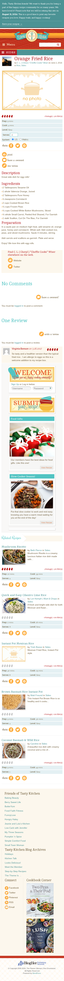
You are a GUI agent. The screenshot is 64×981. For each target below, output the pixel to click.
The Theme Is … (13, 875)
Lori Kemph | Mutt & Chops (43, 598)
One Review (13, 165)
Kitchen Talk (11, 858)
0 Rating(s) (48, 617)
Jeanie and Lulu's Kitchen (17, 823)
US (16, 139)
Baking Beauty (12, 798)
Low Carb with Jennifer (16, 828)
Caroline (34, 743)
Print (10, 154)
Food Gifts (17, 418)
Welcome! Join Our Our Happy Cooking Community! (31, 374)
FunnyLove (10, 815)
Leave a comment (16, 160)
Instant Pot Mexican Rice (18, 643)
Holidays (9, 854)
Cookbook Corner (38, 880)
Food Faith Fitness (14, 811)
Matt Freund (36, 695)
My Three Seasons (14, 832)
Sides (10, 52)
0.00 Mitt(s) (57, 617)
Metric (25, 139)
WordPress (36, 973)
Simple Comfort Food (15, 841)
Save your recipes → (12, 24)
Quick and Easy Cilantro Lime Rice (24, 595)
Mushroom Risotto (14, 546)
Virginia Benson (20, 348)
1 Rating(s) (48, 116)
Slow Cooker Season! (23, 476)
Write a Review (52, 334)
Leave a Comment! (50, 297)
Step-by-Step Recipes (15, 871)
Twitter (17, 266)
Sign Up (15, 384)
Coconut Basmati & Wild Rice (20, 740)
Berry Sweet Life (13, 802)
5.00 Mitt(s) (58, 116)
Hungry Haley (11, 819)
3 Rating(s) (48, 569)
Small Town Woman (14, 845)
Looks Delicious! (13, 862)
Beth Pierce (36, 550)
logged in (18, 306)
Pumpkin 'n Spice (13, 836)
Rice (18, 65)
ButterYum (10, 806)
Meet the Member (13, 867)
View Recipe (46, 468)
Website (17, 260)
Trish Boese (36, 647)
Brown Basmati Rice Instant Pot (22, 691)
